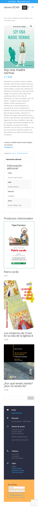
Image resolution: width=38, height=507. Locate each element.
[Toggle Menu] (24, 8)
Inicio (5, 18)
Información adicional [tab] (13, 159)
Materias (15, 18)
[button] (31, 26)
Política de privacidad (17, 472)
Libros (10, 18)
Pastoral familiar (24, 18)
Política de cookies (17, 468)
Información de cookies (18, 470)
